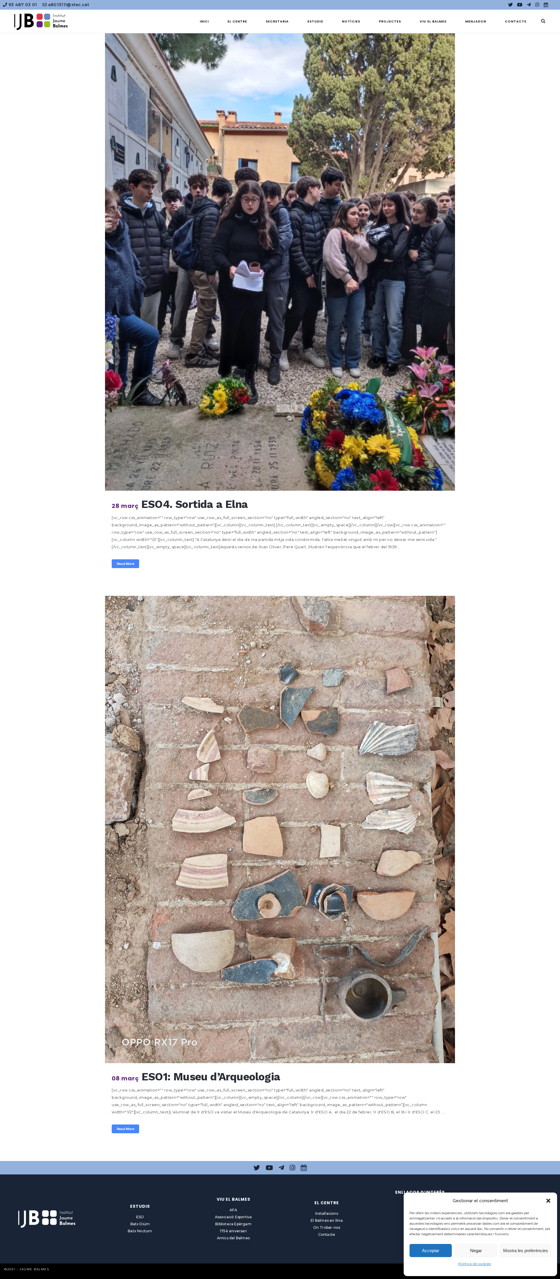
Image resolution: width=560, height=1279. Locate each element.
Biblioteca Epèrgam (233, 1224)
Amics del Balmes (233, 1238)
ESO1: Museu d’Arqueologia (210, 1076)
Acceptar (430, 1250)
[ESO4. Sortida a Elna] (280, 257)
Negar (476, 1250)
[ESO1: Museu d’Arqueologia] (280, 829)
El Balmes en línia (327, 1220)
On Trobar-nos (326, 1227)
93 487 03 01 (22, 4)
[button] (548, 1201)
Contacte (326, 1234)
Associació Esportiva (233, 1217)
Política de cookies (474, 1263)
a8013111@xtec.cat (68, 4)
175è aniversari (233, 1231)
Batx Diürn (140, 1224)
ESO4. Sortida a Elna (194, 504)
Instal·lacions (326, 1213)
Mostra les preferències (525, 1250)
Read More (125, 564)
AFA (233, 1210)
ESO (140, 1217)
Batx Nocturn (140, 1231)
